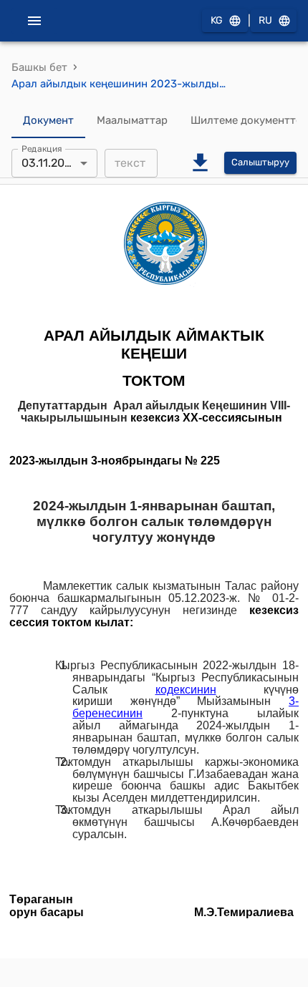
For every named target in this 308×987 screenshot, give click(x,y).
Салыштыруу (260, 162)
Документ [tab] (48, 120)
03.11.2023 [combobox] (49, 163)
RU (265, 20)
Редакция (41, 148)
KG (217, 20)
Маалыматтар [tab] (132, 120)
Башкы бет (39, 67)
